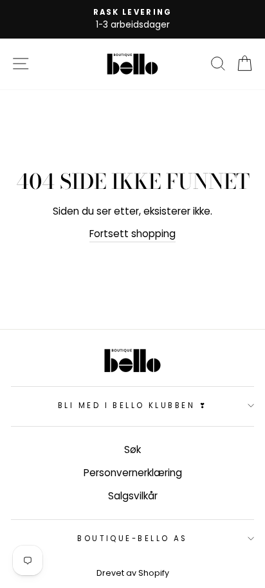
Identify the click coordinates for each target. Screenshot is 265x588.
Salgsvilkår (133, 496)
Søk (132, 449)
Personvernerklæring (133, 472)
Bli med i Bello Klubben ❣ (132, 405)
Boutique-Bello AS (132, 538)
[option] (132, 19)
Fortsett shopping (132, 233)
